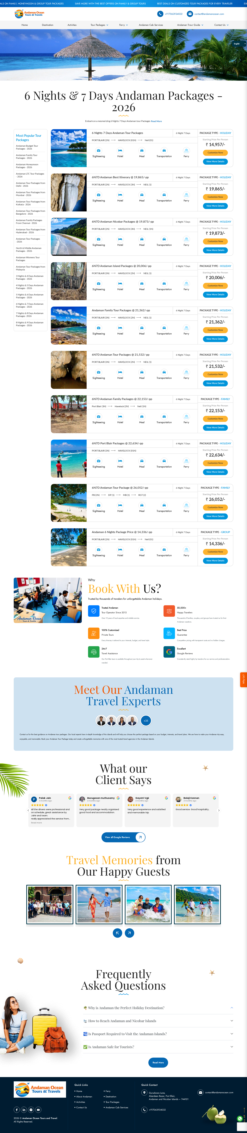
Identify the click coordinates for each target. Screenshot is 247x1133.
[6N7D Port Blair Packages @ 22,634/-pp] (69, 458)
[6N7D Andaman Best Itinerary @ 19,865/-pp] (69, 192)
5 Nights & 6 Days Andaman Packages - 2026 (29, 296)
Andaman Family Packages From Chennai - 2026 (29, 221)
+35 (146, 721)
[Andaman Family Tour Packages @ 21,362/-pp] (69, 325)
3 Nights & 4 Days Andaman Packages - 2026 (29, 277)
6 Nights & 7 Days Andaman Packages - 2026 (29, 305)
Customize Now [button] (215, 153)
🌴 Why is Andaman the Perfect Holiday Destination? (123, 1008)
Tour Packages (98, 25)
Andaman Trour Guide (188, 25)
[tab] (98, 152)
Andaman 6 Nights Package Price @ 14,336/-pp (122, 532)
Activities (72, 25)
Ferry (122, 25)
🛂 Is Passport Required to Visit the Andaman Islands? (125, 1034)
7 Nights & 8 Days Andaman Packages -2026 (29, 314)
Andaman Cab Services (151, 25)
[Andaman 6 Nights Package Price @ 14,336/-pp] (69, 547)
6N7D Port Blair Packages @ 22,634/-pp (117, 443)
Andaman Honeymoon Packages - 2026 (27, 166)
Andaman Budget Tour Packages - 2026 (27, 147)
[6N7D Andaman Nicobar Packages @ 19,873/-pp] (69, 236)
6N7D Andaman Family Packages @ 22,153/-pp (122, 399)
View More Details (215, 162)
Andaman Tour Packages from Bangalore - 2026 (30, 212)
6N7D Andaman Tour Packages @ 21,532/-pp (120, 354)
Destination (47, 25)
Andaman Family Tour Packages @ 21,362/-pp (121, 310)
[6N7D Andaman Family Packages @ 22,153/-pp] (69, 414)
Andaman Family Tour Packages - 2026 (26, 156)
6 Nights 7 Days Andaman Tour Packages (117, 133)
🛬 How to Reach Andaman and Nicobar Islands (119, 1021)
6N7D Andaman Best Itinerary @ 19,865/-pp (120, 177)
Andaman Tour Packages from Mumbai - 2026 (30, 193)
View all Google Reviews (117, 837)
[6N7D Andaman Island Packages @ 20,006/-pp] (69, 281)
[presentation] (117, 933)
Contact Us (219, 25)
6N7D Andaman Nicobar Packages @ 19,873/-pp (123, 221)
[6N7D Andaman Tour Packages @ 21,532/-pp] (69, 369)
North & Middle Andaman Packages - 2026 (28, 249)
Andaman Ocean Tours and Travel (39, 1118)
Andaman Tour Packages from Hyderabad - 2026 (30, 231)
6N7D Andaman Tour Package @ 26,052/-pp (120, 487)
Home (25, 25)
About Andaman (84, 1096)
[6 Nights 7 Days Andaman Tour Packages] (69, 148)
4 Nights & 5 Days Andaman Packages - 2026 (29, 286)
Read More (156, 121)
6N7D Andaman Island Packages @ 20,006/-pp (121, 266)
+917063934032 (174, 14)
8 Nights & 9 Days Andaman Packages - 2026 (29, 324)
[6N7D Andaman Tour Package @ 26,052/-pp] (69, 502)
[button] (219, 810)
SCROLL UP (244, 1121)
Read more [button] (181, 823)
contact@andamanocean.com (209, 14)
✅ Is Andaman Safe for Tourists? (108, 1047)
